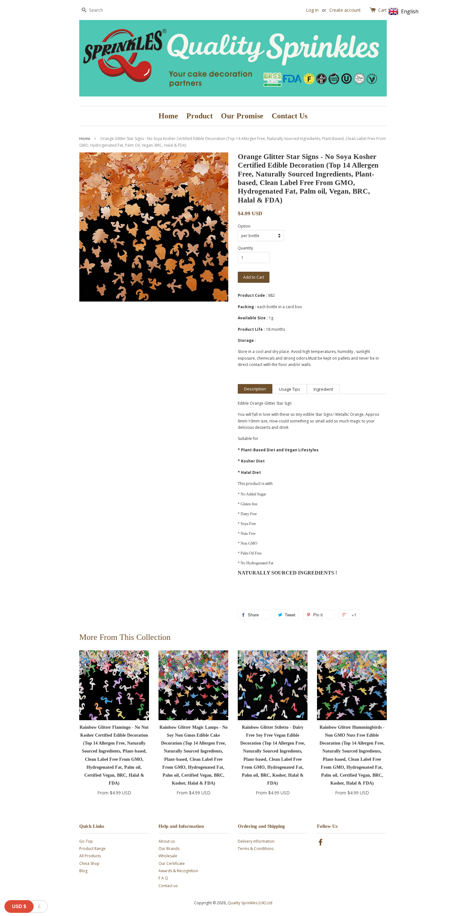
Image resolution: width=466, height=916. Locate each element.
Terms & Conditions (256, 848)
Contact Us (289, 116)
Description (255, 389)
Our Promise (242, 116)
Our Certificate (172, 863)
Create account (345, 10)
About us (167, 841)
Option (244, 226)
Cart (382, 10)
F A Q (163, 878)
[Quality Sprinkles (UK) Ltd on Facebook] (320, 843)
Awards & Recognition (178, 870)
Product (199, 116)
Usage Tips (289, 389)
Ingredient (323, 389)
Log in (312, 10)
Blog (83, 870)
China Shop (89, 863)
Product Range (92, 848)
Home (168, 116)
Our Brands (169, 848)
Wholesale (168, 856)
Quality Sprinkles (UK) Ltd (250, 903)
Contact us (168, 885)
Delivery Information (256, 841)
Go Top (86, 841)
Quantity (245, 248)
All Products (90, 856)
